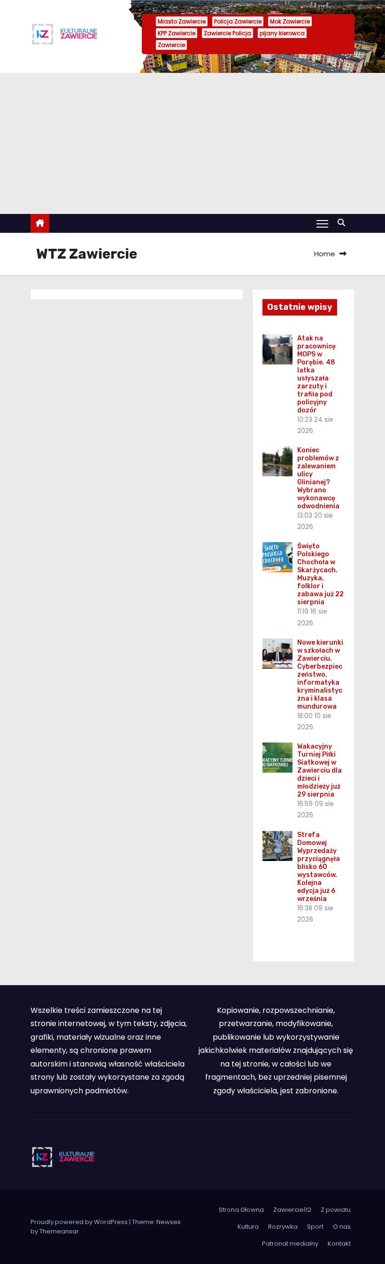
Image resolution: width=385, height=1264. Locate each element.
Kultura (248, 1226)
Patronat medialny (290, 1243)
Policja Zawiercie (238, 21)
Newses (168, 1221)
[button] (343, 223)
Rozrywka (283, 1226)
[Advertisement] (192, 143)
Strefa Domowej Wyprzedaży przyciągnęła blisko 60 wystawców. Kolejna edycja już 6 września (318, 867)
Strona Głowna (241, 1209)
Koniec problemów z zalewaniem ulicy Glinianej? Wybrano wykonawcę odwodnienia (318, 478)
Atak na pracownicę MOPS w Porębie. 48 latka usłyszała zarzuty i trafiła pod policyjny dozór (316, 374)
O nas (342, 1226)
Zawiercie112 (292, 1209)
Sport (315, 1226)
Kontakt (339, 1243)
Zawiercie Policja (227, 33)
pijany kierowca (282, 33)
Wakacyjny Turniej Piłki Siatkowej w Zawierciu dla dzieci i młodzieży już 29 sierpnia (319, 770)
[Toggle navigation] (322, 223)
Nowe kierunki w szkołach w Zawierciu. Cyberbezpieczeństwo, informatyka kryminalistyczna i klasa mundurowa (320, 675)
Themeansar (59, 1231)
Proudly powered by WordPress (80, 1221)
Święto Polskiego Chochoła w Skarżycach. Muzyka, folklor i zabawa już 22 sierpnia (320, 574)
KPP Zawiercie (176, 33)
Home (324, 254)
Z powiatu (336, 1209)
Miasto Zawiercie (182, 21)
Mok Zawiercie (290, 21)
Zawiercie (171, 45)
